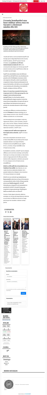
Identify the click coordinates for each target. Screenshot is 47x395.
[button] (32, 1)
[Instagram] (42, 1)
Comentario (8, 279)
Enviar (23, 293)
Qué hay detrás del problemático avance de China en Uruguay (25, 234)
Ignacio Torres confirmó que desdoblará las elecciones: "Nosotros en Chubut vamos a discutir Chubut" (7, 237)
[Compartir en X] (8, 212)
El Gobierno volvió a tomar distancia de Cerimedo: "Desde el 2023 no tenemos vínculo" (15, 236)
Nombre (7, 274)
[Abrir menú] (2, 14)
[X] (40, 1)
